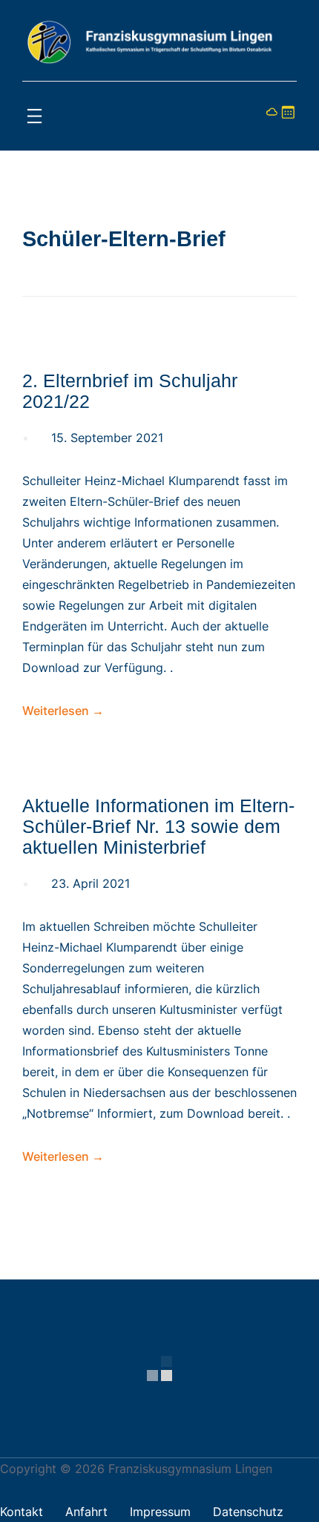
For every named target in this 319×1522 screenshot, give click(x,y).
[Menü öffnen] (34, 116)
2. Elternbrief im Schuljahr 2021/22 (129, 391)
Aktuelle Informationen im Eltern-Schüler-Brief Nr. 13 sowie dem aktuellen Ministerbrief (158, 826)
